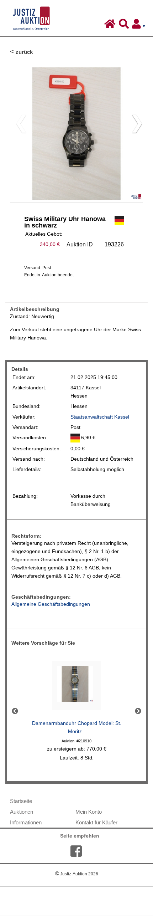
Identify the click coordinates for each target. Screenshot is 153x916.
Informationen (26, 822)
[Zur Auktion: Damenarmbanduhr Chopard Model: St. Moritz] (76, 687)
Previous (15, 711)
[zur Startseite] (110, 26)
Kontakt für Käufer (96, 822)
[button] (134, 125)
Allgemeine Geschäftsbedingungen (50, 604)
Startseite (21, 801)
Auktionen (21, 812)
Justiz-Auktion (76, 873)
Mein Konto (88, 812)
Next (138, 711)
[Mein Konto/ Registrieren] (140, 26)
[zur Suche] (125, 26)
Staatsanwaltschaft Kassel (99, 417)
